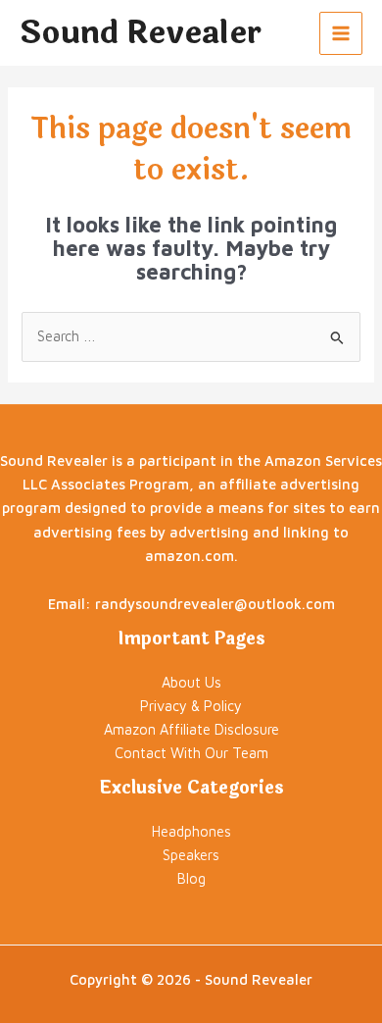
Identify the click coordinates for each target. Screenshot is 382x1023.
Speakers (191, 854)
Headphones (191, 831)
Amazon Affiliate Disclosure (191, 729)
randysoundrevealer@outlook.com (215, 603)
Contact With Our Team (191, 752)
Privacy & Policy (191, 705)
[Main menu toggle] (340, 33)
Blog (191, 878)
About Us (191, 682)
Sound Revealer (141, 33)
